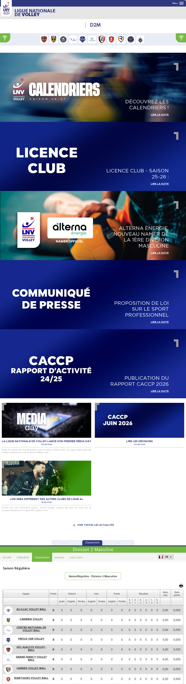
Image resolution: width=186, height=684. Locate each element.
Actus (58, 543)
